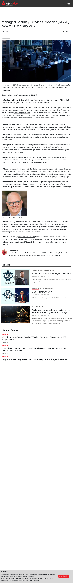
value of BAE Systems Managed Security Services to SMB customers (26, 239)
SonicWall (34, 222)
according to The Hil (19, 162)
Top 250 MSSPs (38, 307)
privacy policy (18, 580)
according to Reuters (22, 113)
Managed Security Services (43, 270)
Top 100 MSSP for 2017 (26, 237)
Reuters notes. (7, 140)
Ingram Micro (17, 222)
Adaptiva (20, 182)
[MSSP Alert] (10, 3)
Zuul (22, 100)
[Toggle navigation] (68, 3)
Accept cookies (63, 576)
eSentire (5, 174)
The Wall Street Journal (61, 129)
